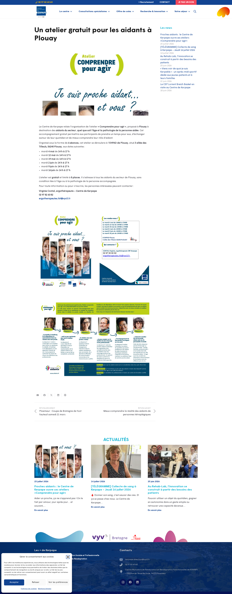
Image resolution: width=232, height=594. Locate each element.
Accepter (14, 582)
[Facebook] (130, 582)
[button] (68, 557)
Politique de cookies (29, 589)
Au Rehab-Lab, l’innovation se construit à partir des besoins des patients (178, 59)
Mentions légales (44, 589)
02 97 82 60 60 (131, 565)
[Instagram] (123, 582)
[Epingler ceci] (65, 395)
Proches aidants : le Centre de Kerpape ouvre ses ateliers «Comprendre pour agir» (176, 38)
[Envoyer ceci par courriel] (37, 395)
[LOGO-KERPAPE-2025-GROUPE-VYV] (41, 11)
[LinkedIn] (137, 582)
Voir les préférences (58, 582)
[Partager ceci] (44, 395)
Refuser (35, 582)
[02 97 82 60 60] (122, 564)
